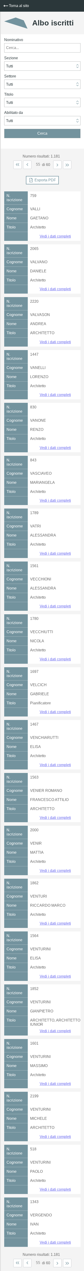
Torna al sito (19, 6)
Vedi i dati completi (55, 236)
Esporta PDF (45, 180)
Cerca (42, 133)
